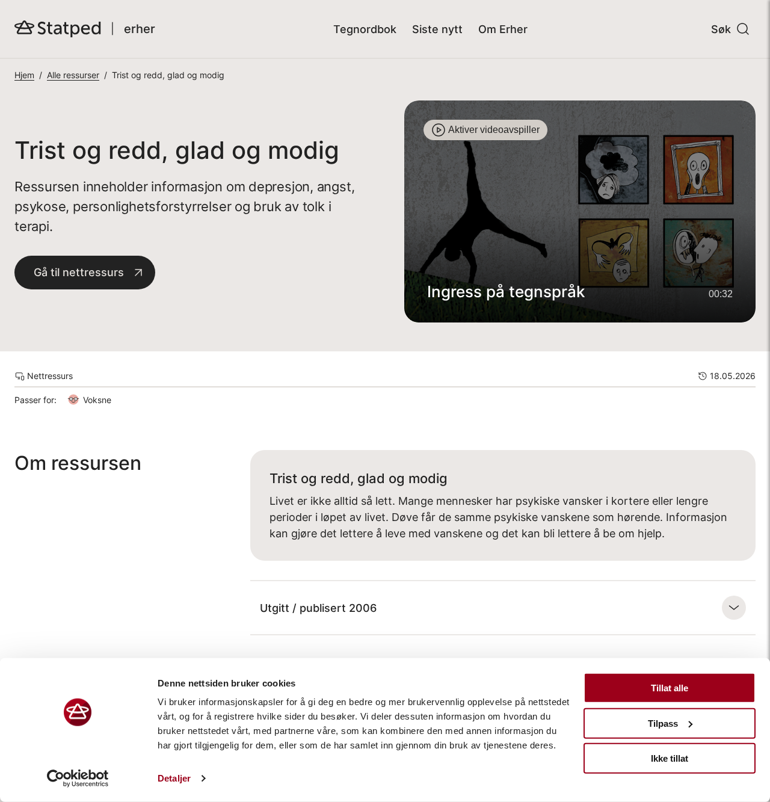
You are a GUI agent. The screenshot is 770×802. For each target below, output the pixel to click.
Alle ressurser (73, 75)
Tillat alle (669, 688)
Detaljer (174, 778)
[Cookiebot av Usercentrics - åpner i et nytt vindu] (78, 779)
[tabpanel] (580, 211)
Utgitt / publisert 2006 (318, 608)
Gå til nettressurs (79, 272)
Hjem (24, 75)
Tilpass (663, 723)
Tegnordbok (364, 29)
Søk (721, 29)
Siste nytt (437, 29)
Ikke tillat (669, 758)
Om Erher (503, 29)
